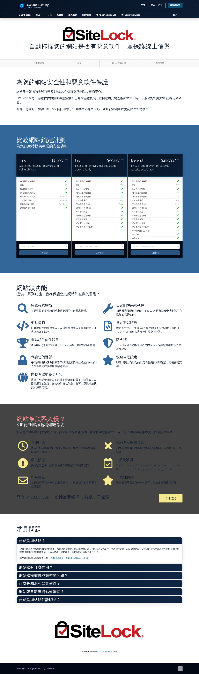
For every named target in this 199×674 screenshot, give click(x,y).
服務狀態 (72, 15)
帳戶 (176, 15)
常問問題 (160, 63)
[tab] (99, 540)
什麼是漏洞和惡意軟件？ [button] (39, 583)
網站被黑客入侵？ (120, 63)
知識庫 (60, 15)
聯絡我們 (86, 15)
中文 (143, 5)
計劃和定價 (39, 63)
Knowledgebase (107, 15)
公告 (49, 15)
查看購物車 (175, 5)
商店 (38, 15)
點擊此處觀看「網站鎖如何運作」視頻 (69, 558)
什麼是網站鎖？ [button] (32, 540)
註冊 (161, 5)
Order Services (132, 15)
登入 (153, 5)
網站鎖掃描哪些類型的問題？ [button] (43, 575)
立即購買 (44, 252)
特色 (79, 63)
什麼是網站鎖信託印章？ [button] (39, 599)
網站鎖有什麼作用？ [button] (36, 567)
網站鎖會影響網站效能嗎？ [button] (41, 591)
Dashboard (25, 15)
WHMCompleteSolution (105, 651)
